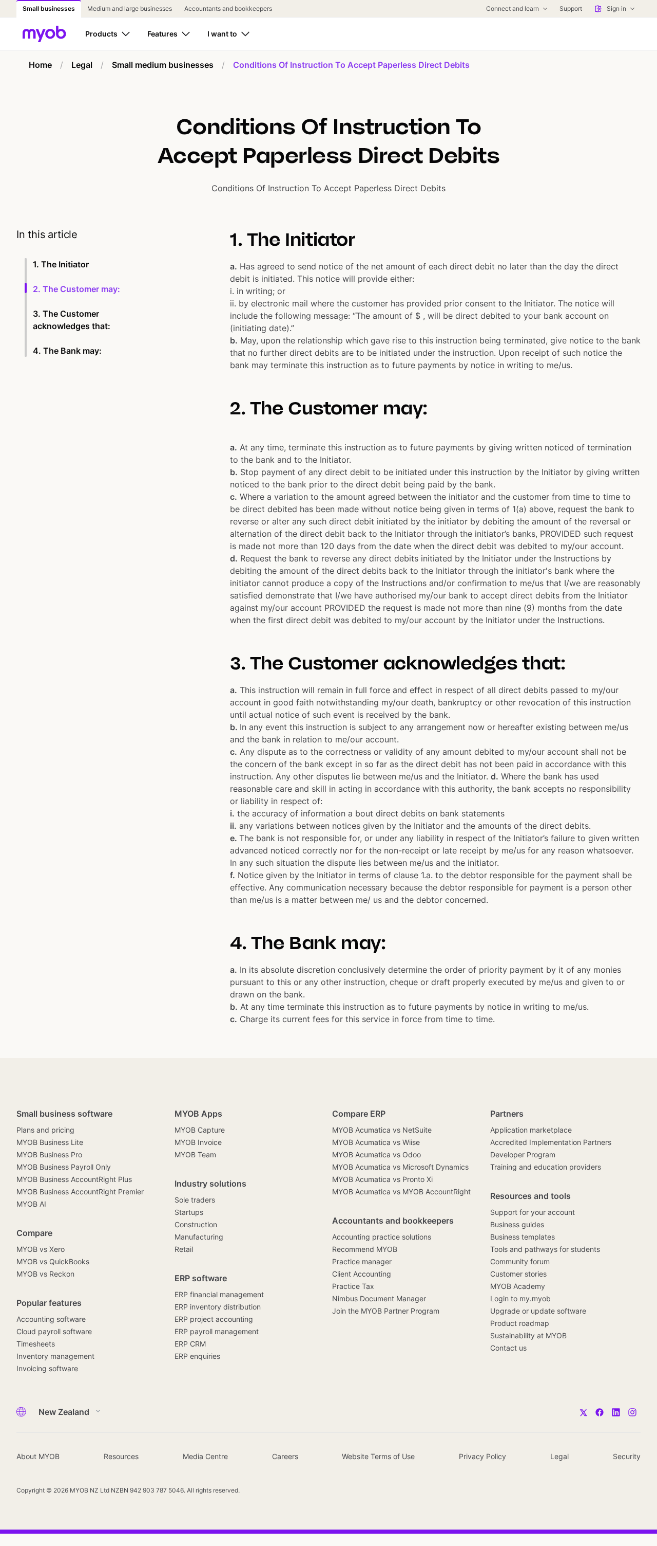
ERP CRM (190, 1343)
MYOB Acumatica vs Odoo (376, 1154)
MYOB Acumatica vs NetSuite (382, 1129)
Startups (189, 1212)
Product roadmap (519, 1323)
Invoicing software (47, 1368)
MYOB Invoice (198, 1142)
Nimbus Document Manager (379, 1298)
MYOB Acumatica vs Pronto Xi (382, 1179)
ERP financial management (219, 1294)
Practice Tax (353, 1286)
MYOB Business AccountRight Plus (74, 1179)
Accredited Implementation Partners (550, 1142)
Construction (196, 1224)
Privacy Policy (482, 1456)
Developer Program (522, 1154)
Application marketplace (531, 1129)
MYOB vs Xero (40, 1249)
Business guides (517, 1224)
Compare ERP (358, 1113)
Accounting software (51, 1319)
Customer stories (518, 1273)
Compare (34, 1233)
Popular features (49, 1303)
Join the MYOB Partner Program (385, 1310)
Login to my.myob (520, 1298)
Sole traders (195, 1199)
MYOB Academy (517, 1286)
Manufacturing (199, 1236)
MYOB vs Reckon (45, 1273)
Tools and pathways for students (545, 1249)
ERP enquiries (197, 1356)
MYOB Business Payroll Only (63, 1166)
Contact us (508, 1347)
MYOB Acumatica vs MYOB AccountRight (401, 1191)
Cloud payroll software (54, 1331)
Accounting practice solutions (381, 1236)
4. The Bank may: (67, 350)
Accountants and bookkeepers (393, 1220)
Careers (285, 1456)
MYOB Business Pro (49, 1154)
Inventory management (55, 1356)
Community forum (520, 1261)
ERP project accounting (214, 1319)
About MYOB (38, 1456)
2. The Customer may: (76, 289)
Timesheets (35, 1343)
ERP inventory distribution (218, 1306)
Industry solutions (210, 1183)
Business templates (522, 1236)
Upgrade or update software (538, 1310)
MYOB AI (31, 1203)
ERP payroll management (217, 1331)
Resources (121, 1456)
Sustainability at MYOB (528, 1335)
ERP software (201, 1278)
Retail (184, 1249)
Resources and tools (530, 1196)
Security (627, 1456)
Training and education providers (545, 1166)
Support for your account (532, 1212)
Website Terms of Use (378, 1456)
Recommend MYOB (364, 1249)
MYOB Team (195, 1154)
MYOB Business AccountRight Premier (80, 1191)
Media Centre (205, 1456)
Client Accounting (361, 1273)
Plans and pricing (45, 1129)
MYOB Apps (198, 1113)
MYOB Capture (200, 1129)
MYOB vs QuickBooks (52, 1261)
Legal (559, 1456)
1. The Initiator (61, 264)
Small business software (64, 1113)
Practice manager (362, 1261)
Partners (507, 1113)
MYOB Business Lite (49, 1142)
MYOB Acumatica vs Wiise (376, 1142)
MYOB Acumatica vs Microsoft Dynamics (400, 1166)
